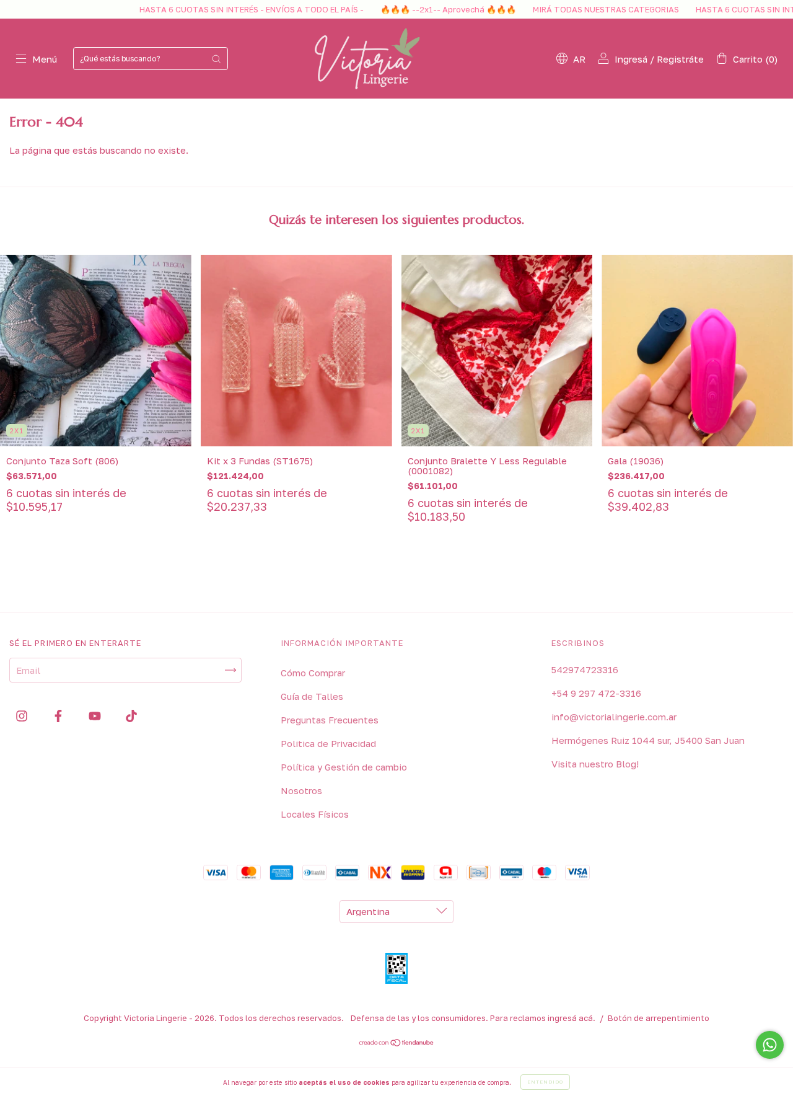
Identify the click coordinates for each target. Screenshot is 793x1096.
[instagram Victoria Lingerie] (23, 715)
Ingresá (631, 58)
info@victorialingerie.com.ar (614, 716)
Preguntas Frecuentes (330, 719)
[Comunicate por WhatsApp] (770, 1045)
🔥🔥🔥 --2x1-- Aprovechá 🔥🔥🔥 (407, 9)
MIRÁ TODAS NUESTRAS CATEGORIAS (565, 9)
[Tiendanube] (397, 1043)
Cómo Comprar (313, 672)
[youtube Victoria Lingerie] (96, 715)
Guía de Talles (312, 696)
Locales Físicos (315, 814)
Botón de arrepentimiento (658, 1018)
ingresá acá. (571, 1018)
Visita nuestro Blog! (595, 763)
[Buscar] (216, 58)
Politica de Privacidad (328, 743)
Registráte (680, 58)
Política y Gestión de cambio (344, 766)
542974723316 (584, 669)
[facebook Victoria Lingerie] (59, 715)
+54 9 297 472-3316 (596, 693)
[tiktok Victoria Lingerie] (131, 715)
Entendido (545, 1082)
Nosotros (301, 790)
